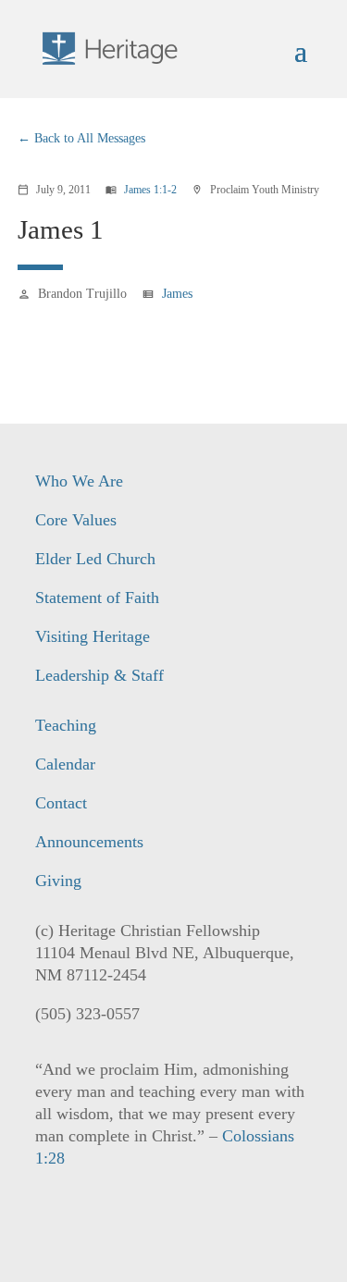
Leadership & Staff (99, 675)
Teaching (65, 725)
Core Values (76, 520)
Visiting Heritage (92, 636)
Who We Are (79, 481)
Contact (61, 803)
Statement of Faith (97, 597)
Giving (58, 880)
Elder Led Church (95, 558)
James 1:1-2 (150, 189)
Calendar (65, 764)
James (177, 294)
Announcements (89, 841)
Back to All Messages (89, 138)
